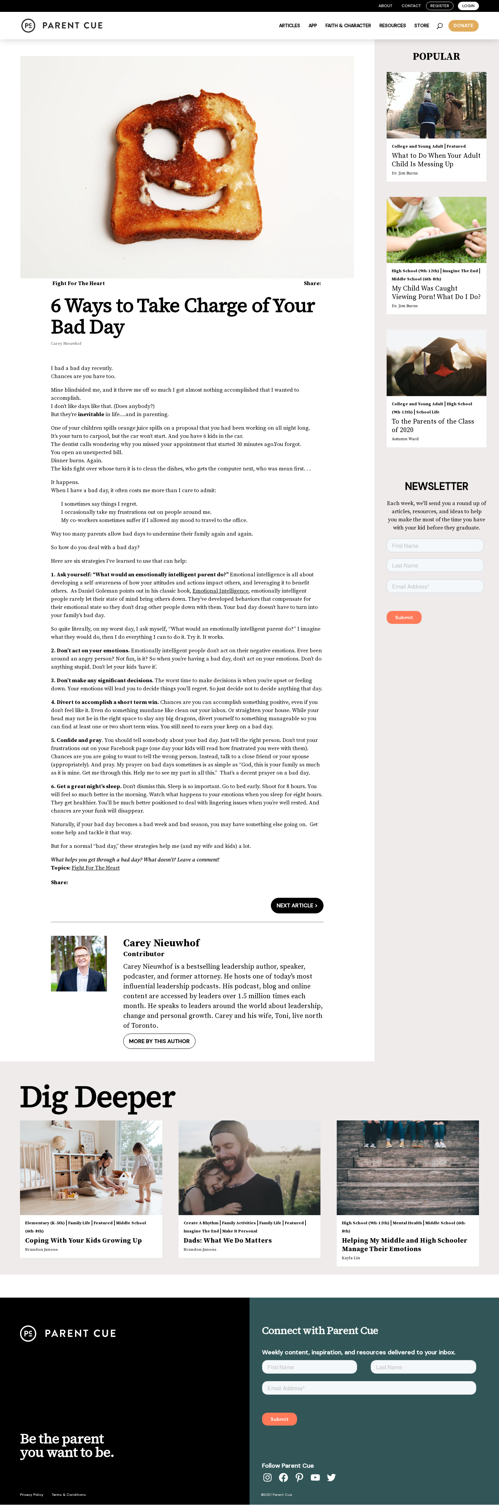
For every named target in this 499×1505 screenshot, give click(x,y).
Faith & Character (348, 26)
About (385, 5)
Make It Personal (239, 1231)
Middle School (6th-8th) (416, 279)
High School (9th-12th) (415, 271)
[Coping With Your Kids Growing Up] (91, 1167)
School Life (428, 412)
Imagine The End (460, 271)
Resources (393, 26)
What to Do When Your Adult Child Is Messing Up (436, 160)
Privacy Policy (31, 1494)
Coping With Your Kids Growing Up (83, 1241)
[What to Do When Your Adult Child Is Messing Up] (436, 105)
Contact (411, 5)
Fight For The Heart (78, 283)
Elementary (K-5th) (45, 1223)
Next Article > (297, 905)
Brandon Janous (41, 1249)
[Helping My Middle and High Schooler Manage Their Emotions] (408, 1167)
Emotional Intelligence (220, 591)
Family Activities (239, 1223)
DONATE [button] (464, 25)
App (313, 26)
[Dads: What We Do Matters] (250, 1167)
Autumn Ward (405, 439)
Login (468, 5)
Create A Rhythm (201, 1223)
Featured (456, 146)
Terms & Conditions (69, 1494)
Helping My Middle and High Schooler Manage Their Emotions (404, 1245)
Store (421, 26)
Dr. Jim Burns (405, 173)
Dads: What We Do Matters (228, 1241)
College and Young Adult (417, 146)
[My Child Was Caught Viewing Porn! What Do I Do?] (436, 230)
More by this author (159, 1041)
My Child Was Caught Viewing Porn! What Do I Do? (436, 292)
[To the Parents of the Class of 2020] (436, 363)
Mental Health (407, 1223)
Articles (289, 26)
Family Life (79, 1223)
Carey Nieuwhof (66, 343)
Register (439, 5)
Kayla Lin (351, 1258)
